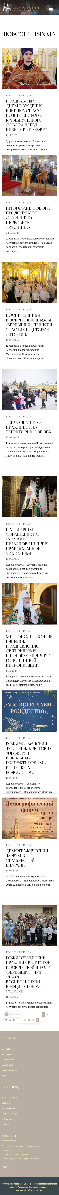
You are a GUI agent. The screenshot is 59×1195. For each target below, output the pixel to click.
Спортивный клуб (9, 1113)
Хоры (4, 1075)
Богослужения (8, 1059)
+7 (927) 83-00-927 (16, 1150)
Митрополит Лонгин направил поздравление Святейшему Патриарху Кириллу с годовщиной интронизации (29, 651)
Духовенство (7, 1065)
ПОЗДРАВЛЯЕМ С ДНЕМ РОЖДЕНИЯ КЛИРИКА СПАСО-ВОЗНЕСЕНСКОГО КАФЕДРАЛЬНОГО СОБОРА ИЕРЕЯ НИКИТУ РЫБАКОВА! (26, 115)
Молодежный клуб (10, 1108)
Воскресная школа (10, 1097)
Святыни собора (9, 1070)
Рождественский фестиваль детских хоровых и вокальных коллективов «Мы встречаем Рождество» (29, 758)
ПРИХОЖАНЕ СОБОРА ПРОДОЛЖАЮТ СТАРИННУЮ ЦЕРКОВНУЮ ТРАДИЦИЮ (28, 218)
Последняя (26, 1020)
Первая (15, 1014)
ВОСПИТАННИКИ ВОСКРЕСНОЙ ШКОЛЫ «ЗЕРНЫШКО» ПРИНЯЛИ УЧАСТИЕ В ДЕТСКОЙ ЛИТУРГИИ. (29, 325)
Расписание (7, 1054)
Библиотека (7, 1119)
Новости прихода (18, 95)
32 (14, 1019)
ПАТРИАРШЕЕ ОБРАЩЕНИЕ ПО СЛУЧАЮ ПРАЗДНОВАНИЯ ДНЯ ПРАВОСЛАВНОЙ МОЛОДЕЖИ (27, 541)
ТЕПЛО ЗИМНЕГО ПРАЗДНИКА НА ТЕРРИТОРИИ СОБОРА (28, 427)
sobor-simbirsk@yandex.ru (20, 1154)
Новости (5, 1124)
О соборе (6, 1049)
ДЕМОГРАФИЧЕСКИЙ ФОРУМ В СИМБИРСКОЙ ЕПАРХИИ (27, 857)
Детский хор (7, 1103)
